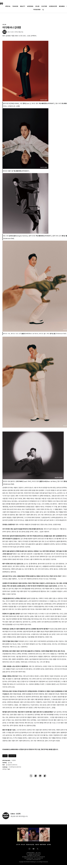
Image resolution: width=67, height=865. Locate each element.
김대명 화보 (12, 755)
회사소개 (23, 844)
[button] (43, 9)
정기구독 (18, 844)
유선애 (11, 32)
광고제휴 (49, 844)
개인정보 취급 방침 (30, 844)
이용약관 (37, 844)
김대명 (5, 755)
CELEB (4, 24)
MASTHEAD (43, 844)
